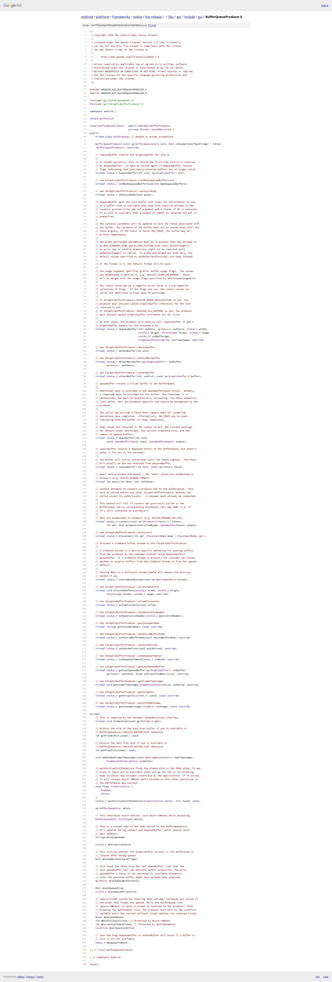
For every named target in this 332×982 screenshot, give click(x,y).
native (137, 17)
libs (171, 17)
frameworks (121, 17)
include (189, 17)
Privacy (30, 976)
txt (317, 976)
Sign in (325, 5)
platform (102, 17)
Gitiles (20, 976)
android (87, 17)
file (152, 25)
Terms (40, 976)
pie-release (153, 17)
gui (179, 17)
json (326, 976)
